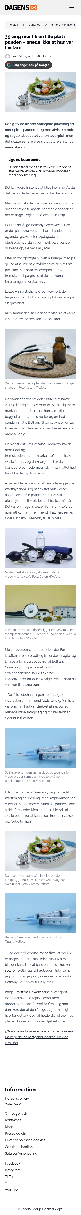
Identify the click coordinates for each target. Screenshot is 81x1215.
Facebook (12, 1163)
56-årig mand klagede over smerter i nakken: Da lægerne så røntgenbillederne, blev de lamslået (39, 1037)
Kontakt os (13, 1120)
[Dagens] (34, 7)
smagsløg (34, 712)
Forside (13, 24)
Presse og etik (15, 1133)
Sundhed (34, 24)
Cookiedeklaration (19, 1147)
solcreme (12, 970)
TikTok (10, 1177)
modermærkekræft (40, 456)
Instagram (13, 1170)
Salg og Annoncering (21, 1153)
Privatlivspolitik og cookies (25, 1140)
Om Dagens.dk (16, 1114)
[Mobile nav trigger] (72, 7)
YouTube (12, 1190)
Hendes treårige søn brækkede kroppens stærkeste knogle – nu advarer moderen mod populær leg (40, 171)
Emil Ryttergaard (22, 56)
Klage (9, 1127)
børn (36, 685)
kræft (63, 507)
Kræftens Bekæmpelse (32, 992)
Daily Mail (43, 248)
